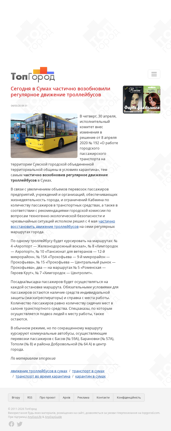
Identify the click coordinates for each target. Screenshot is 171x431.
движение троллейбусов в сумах (39, 370)
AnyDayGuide (53, 417)
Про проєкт (47, 397)
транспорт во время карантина (43, 376)
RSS (29, 397)
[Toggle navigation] (154, 74)
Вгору (16, 397)
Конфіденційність (129, 397)
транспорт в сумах (88, 370)
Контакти (103, 397)
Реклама (83, 397)
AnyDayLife (35, 417)
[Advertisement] (85, 31)
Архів (66, 397)
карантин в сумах (90, 376)
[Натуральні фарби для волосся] (141, 99)
